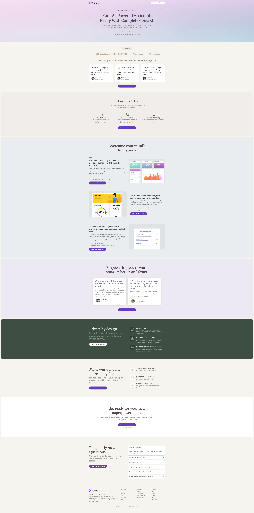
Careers (153, 495)
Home (122, 491)
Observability (140, 493)
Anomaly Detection (141, 495)
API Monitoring (140, 497)
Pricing (122, 495)
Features (123, 493)
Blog (153, 497)
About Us (154, 491)
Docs (122, 499)
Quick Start (123, 497)
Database (139, 491)
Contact (153, 493)
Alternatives (154, 499)
